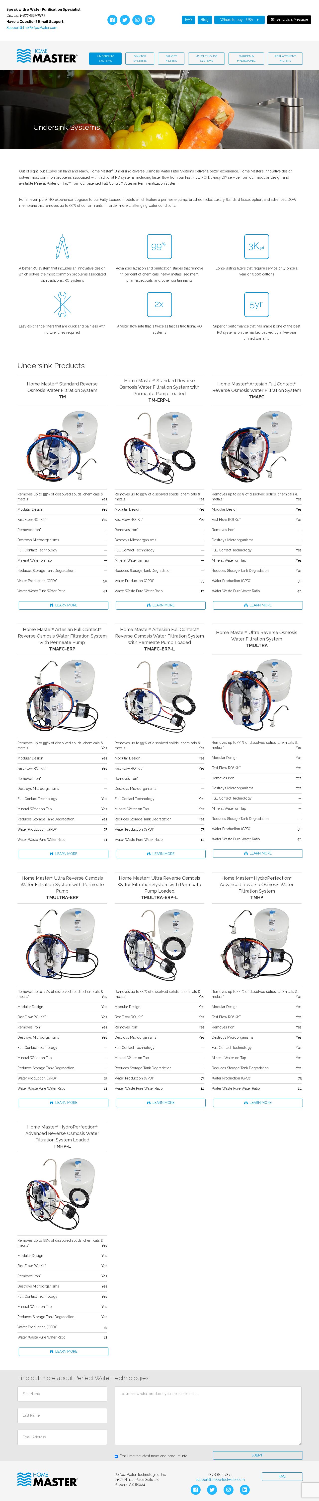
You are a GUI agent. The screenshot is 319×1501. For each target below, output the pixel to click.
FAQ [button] (282, 1476)
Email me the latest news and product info (153, 1456)
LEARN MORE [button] (65, 605)
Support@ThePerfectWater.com (31, 28)
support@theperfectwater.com (220, 1480)
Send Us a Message (292, 19)
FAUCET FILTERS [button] (171, 58)
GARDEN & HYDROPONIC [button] (246, 58)
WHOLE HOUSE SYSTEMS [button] (206, 58)
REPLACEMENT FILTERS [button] (285, 58)
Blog (205, 20)
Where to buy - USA (237, 20)
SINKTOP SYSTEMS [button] (140, 58)
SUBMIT (257, 1455)
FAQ (188, 20)
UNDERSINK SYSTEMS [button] (105, 58)
